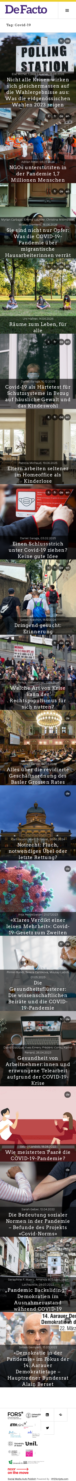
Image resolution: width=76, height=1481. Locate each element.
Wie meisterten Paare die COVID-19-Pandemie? (38, 1155)
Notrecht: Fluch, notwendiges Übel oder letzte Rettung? (38, 851)
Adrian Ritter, (38, 161)
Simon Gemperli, (38, 1347)
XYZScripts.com (59, 1479)
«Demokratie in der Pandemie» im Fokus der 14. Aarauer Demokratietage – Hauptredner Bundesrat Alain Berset (38, 1368)
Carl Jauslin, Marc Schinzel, (38, 839)
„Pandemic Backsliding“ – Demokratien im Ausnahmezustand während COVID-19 (38, 1299)
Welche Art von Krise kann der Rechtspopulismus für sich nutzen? (38, 697)
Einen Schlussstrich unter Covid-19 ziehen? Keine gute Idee (38, 550)
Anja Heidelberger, (38, 914)
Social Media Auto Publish (22, 1479)
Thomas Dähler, (38, 764)
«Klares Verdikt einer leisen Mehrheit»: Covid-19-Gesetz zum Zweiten (38, 926)
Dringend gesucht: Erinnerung (38, 628)
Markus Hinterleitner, (38, 682)
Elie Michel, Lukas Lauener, (38, 74)
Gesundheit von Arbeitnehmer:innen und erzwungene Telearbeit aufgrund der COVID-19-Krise (38, 1070)
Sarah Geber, (38, 1209)
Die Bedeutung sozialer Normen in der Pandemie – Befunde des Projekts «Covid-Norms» (38, 1224)
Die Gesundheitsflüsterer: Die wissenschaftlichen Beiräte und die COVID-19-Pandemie (38, 995)
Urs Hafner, (38, 318)
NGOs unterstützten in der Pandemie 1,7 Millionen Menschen (38, 174)
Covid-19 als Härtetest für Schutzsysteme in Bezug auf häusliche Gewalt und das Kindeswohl (38, 396)
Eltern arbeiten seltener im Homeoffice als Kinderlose (38, 475)
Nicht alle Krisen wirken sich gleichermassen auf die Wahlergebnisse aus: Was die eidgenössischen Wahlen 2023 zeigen (38, 92)
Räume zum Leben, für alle (38, 327)
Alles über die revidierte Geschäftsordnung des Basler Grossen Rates (38, 776)
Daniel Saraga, (38, 381)
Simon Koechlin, (38, 619)
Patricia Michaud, (38, 463)
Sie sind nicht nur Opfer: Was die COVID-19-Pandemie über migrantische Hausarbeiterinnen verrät (38, 242)
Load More (38, 1394)
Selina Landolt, (38, 1146)
